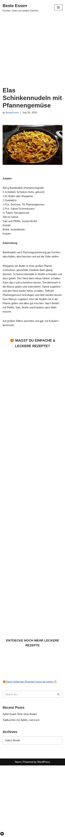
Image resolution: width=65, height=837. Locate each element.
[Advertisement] (32, 48)
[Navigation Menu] (58, 7)
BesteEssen (12, 112)
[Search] (58, 694)
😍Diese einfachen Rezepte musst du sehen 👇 (30, 681)
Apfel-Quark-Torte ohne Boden (20, 714)
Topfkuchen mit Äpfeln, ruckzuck (21, 719)
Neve (18, 761)
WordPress (43, 761)
